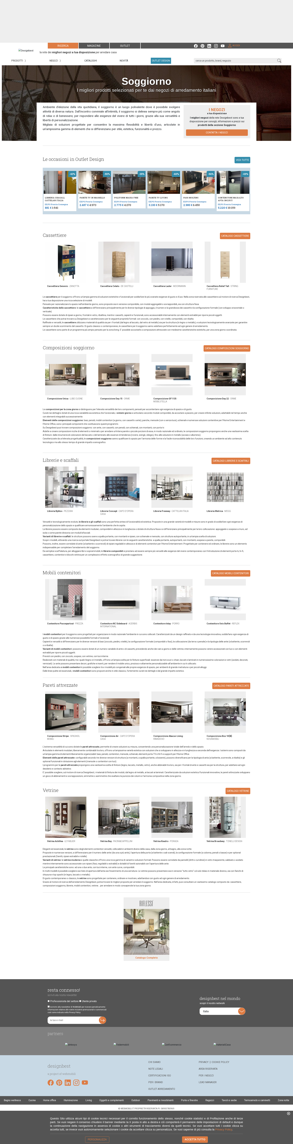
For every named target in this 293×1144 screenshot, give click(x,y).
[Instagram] (217, 45)
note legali (155, 1068)
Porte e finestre (189, 1100)
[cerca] (279, 60)
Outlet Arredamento (161, 1089)
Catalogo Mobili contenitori (230, 573)
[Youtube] (224, 45)
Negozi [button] (54, 60)
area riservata (208, 1068)
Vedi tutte (242, 160)
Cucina (32, 1100)
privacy (203, 1062)
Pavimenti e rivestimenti (161, 1100)
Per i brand (155, 1082)
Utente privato (89, 1001)
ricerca (63, 45)
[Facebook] (197, 45)
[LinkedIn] (210, 45)
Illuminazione (71, 1100)
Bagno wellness (12, 1100)
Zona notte (283, 1100)
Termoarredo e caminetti (257, 1100)
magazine (94, 45)
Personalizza (97, 1139)
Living (88, 1100)
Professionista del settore (64, 1001)
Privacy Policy (223, 1129)
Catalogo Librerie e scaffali (231, 460)
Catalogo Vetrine (238, 790)
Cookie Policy (220, 1062)
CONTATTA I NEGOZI (217, 132)
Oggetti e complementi (111, 1100)
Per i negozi (206, 1075)
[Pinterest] (204, 45)
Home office (49, 1100)
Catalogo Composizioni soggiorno (227, 348)
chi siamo (154, 1062)
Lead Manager (208, 1082)
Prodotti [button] (17, 60)
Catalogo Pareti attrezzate (231, 685)
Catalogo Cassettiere (235, 235)
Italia (206, 1011)
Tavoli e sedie (229, 1100)
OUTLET (125, 45)
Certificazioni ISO (159, 1075)
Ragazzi (209, 1100)
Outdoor (135, 1100)
